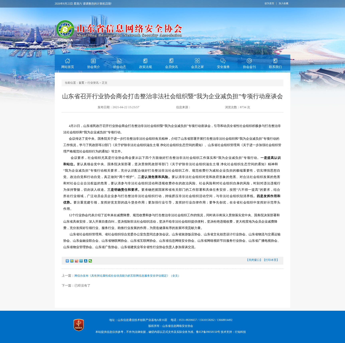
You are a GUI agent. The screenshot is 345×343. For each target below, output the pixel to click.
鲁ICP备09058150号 (208, 331)
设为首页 (269, 3)
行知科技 (240, 331)
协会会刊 (249, 67)
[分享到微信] (90, 260)
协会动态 (119, 67)
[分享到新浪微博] (76, 260)
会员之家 (197, 67)
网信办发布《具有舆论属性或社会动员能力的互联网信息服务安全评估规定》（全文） (127, 275)
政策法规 (145, 67)
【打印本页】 (271, 259)
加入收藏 (283, 3)
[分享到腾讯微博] (81, 260)
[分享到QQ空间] (72, 260)
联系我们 (275, 67)
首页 (81, 82)
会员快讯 (171, 67)
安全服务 (223, 67)
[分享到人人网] (85, 260)
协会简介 (93, 67)
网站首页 (67, 67)
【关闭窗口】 (254, 259)
